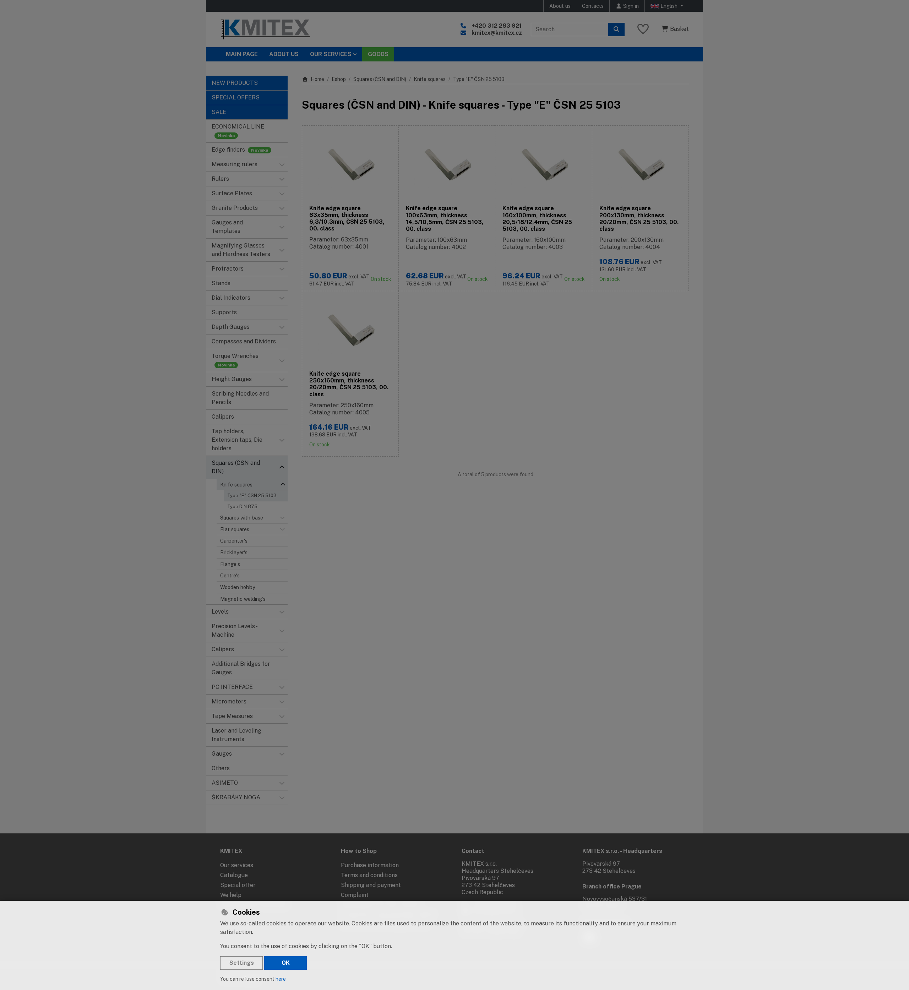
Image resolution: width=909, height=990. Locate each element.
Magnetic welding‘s (243, 599)
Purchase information (370, 865)
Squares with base (241, 518)
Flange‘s (230, 564)
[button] (282, 164)
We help (230, 895)
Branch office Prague (612, 886)
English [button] (669, 6)
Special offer (238, 885)
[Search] (616, 29)
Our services (236, 865)
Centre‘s (230, 575)
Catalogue (234, 875)
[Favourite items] (643, 29)
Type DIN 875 (242, 506)
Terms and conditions (369, 875)
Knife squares (236, 485)
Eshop (339, 79)
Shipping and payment (371, 885)
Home (317, 79)
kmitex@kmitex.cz (497, 32)
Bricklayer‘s (233, 552)
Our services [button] (331, 54)
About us (560, 6)
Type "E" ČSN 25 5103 (252, 495)
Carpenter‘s (233, 541)
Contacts (593, 6)
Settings (241, 962)
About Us (284, 54)
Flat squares (234, 529)
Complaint (355, 895)
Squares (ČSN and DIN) (379, 79)
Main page (242, 54)
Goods (378, 54)
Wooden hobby (237, 587)
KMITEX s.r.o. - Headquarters (622, 851)
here (281, 979)
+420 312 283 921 (497, 25)
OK (286, 962)
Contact (473, 851)
